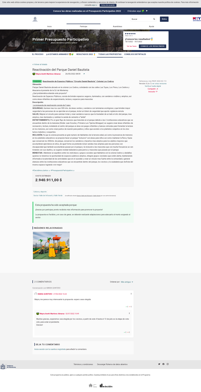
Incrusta (151, 92)
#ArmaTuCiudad (39, 43)
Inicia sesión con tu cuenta (45, 349)
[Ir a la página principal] (35, 19)
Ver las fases (132, 46)
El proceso (37, 54)
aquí (94, 5)
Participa (83, 26)
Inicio (49, 26)
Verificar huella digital (153, 86)
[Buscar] (154, 19)
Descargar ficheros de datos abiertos (112, 364)
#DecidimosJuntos (41, 170)
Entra (164, 19)
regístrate (62, 349)
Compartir (152, 89)
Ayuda (151, 26)
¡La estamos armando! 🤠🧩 (60, 54)
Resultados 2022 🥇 (86, 54)
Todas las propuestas (109, 54)
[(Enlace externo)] (51, 246)
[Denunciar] (84, 74)
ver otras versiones (159, 84)
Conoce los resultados (152, 46)
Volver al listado (40, 64)
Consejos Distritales (135, 54)
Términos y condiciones (83, 364)
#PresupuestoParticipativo (63, 170)
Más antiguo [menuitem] (126, 282)
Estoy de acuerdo (108, 5)
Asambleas (117, 26)
